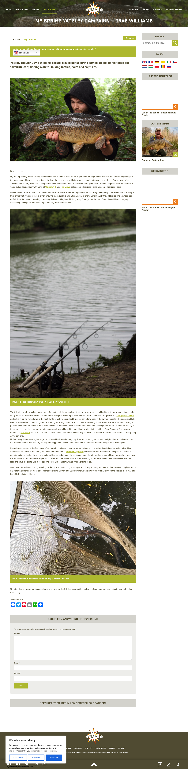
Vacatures (78, 748)
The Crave (65, 187)
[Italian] (168, 62)
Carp (25, 39)
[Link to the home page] (94, 9)
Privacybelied (100, 748)
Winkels (157, 9)
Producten (21, 9)
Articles (32, 39)
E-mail (17, 673)
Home (9, 9)
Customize (18, 757)
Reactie (18, 633)
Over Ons (67, 748)
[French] (150, 62)
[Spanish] (162, 62)
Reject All (36, 757)
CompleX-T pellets (125, 415)
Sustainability (174, 9)
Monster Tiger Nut (75, 451)
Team (146, 9)
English (23, 52)
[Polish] (156, 66)
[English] (144, 62)
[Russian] (168, 66)
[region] (36, 749)
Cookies (112, 748)
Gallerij (134, 9)
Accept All (54, 757)
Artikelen (49, 9)
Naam (17, 663)
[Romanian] (162, 66)
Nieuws (36, 9)
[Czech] (174, 62)
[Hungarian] (150, 66)
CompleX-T (50, 187)
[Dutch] (144, 66)
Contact (121, 748)
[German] (156, 62)
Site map (88, 748)
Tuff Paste (25, 432)
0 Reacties (129, 38)
